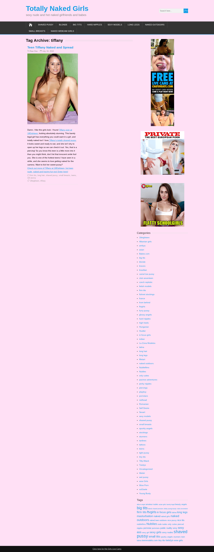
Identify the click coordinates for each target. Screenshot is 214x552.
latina (141, 347)
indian (142, 339)
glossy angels (145, 315)
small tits (154, 536)
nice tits (180, 520)
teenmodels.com (150, 540)
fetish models (145, 286)
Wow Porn (144, 485)
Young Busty (145, 493)
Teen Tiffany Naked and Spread (50, 47)
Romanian (144, 404)
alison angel (141, 504)
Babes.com (144, 254)
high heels (144, 323)
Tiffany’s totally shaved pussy (62, 140)
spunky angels (145, 428)
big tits (77, 25)
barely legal (171, 504)
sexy (175, 528)
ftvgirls (142, 306)
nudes (164, 524)
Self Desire (144, 408)
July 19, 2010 (48, 51)
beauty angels (181, 504)
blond (150, 508)
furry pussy (144, 310)
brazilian (143, 270)
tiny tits (142, 457)
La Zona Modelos (147, 343)
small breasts (37, 31)
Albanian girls (145, 241)
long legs (133, 25)
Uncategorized (146, 469)
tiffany (43, 181)
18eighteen (34, 181)
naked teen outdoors (158, 520)
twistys (169, 540)
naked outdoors (154, 25)
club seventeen (146, 278)
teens (73, 175)
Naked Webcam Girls (62, 31)
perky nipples (145, 384)
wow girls (178, 540)
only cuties (144, 375)
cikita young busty (170, 508)
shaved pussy (45, 25)
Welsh (142, 473)
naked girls (165, 516)
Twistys (142, 465)
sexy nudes (167, 532)
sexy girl (145, 532)
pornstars (143, 396)
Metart (142, 359)
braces (142, 266)
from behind (144, 302)
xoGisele (143, 489)
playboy (142, 392)
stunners (143, 436)
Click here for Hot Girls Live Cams (107, 549)
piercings (143, 388)
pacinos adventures (148, 379)
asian (141, 250)
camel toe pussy (146, 274)
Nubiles (142, 371)
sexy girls (155, 532)
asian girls (162, 504)
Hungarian (144, 327)
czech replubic (145, 282)
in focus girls (145, 335)
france (142, 298)
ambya (142, 245)
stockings (143, 432)
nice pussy (172, 520)
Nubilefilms (144, 367)
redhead (143, 400)
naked (157, 516)
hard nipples (94, 25)
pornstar (147, 528)
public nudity (166, 528)
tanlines (142, 440)
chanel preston (158, 508)
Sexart (142, 412)
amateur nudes (152, 504)
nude (160, 524)
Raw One (34, 51)
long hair (41, 175)
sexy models (115, 25)
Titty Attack (144, 461)
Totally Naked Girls (57, 8)
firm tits (33, 175)
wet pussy (31, 178)
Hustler (142, 331)
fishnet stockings (146, 294)
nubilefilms (141, 524)
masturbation (145, 516)
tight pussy (144, 453)
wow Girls (143, 481)
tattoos (142, 444)
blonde (63, 25)
